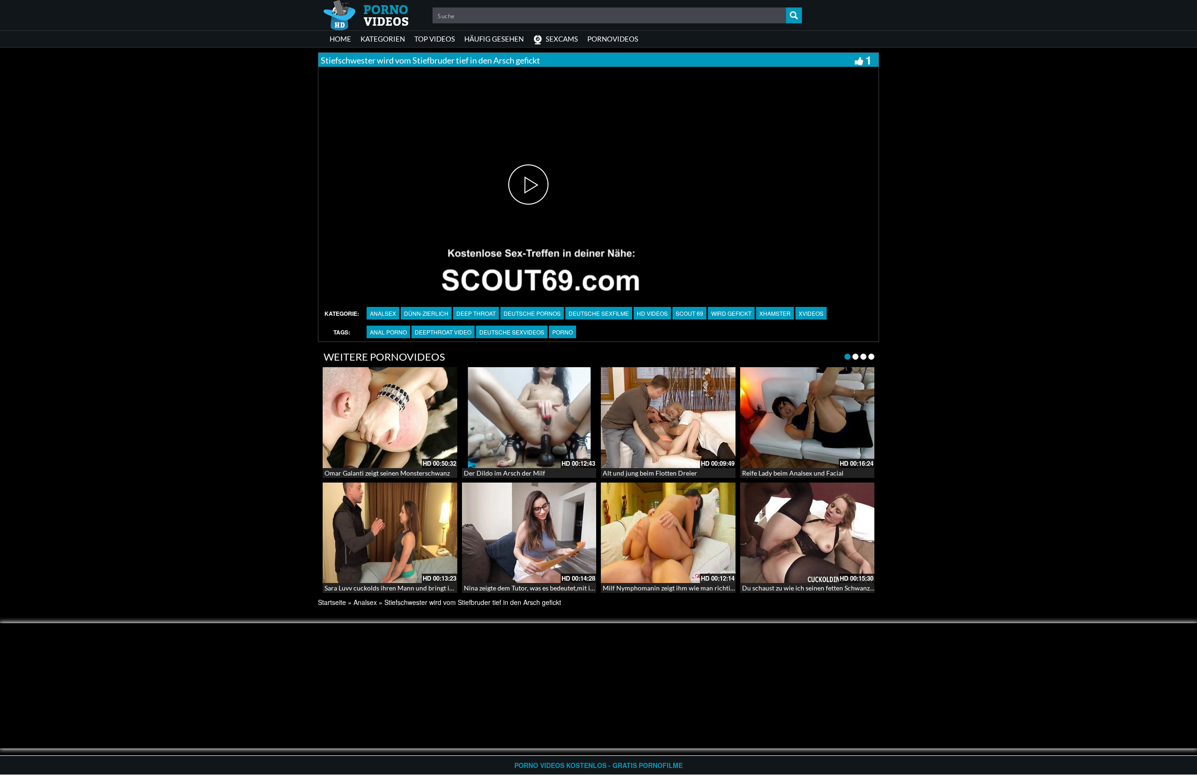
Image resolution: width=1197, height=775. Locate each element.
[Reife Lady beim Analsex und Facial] (807, 417)
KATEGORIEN (383, 39)
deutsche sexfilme (599, 313)
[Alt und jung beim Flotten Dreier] (668, 417)
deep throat (476, 313)
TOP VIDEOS (434, 39)
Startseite (332, 602)
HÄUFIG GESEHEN (494, 39)
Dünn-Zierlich (426, 313)
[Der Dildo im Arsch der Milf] (529, 417)
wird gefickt (731, 313)
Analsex (383, 313)
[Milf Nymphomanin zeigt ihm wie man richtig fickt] (668, 533)
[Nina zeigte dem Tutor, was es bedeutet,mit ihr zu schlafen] (529, 533)
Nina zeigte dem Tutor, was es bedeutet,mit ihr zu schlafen (547, 588)
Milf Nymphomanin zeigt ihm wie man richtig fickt (675, 588)
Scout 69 (689, 313)
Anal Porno (388, 332)
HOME (340, 39)
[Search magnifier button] (794, 15)
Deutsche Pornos (532, 313)
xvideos (811, 313)
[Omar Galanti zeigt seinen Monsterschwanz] (390, 417)
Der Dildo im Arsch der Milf (504, 473)
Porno (562, 332)
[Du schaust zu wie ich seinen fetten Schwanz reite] (807, 533)
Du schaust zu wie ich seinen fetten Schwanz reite (813, 588)
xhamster (775, 313)
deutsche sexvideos (511, 332)
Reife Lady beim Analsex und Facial (793, 473)
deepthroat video (443, 332)
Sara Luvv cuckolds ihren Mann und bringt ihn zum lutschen (410, 588)
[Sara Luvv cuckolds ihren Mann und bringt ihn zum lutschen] (390, 533)
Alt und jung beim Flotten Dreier (650, 473)
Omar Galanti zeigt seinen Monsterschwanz (387, 473)
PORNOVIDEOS (612, 39)
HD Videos (652, 313)
